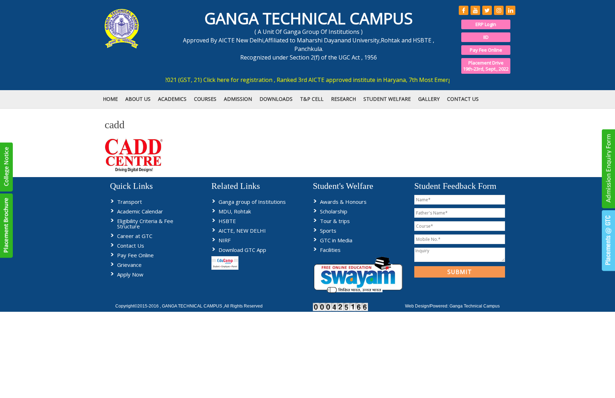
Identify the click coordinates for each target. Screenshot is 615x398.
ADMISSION (238, 98)
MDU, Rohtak (235, 211)
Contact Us (130, 245)
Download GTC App (242, 249)
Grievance (129, 264)
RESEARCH (343, 98)
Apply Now (130, 274)
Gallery (429, 98)
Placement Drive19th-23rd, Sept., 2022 (486, 66)
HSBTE (227, 220)
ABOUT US (138, 98)
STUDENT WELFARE (387, 98)
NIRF (225, 240)
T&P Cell (312, 98)
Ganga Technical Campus (475, 306)
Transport (129, 201)
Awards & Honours (343, 201)
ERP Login (485, 24)
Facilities (330, 249)
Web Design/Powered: (427, 306)
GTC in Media (336, 240)
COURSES (205, 98)
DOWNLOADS (276, 98)
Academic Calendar (140, 211)
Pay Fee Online (486, 50)
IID (486, 37)
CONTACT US (463, 98)
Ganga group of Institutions (252, 201)
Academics (172, 98)
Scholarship (333, 211)
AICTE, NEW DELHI (242, 230)
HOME (110, 98)
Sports (328, 230)
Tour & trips (335, 220)
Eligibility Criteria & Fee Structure (145, 223)
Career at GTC (134, 235)
